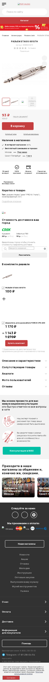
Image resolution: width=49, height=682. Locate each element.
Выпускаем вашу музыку (24, 581)
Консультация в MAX (22, 450)
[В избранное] (40, 126)
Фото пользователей (16, 380)
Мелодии (24, 568)
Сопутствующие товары (18, 367)
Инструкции (24, 572)
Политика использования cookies (28, 673)
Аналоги (7, 373)
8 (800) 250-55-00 (28, 650)
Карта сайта (6, 658)
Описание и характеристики (21, 360)
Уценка (24, 591)
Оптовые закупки (24, 577)
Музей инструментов (24, 586)
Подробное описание (11, 201)
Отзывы (7, 386)
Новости (24, 554)
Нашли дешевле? (20, 116)
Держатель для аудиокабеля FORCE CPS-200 (25, 323)
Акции (24, 559)
